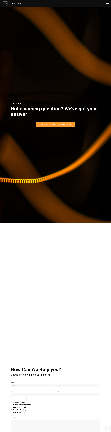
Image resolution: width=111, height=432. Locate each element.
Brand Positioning (19, 410)
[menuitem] (107, 3)
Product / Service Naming (22, 404)
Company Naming (19, 402)
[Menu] (107, 3)
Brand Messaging (19, 412)
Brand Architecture (20, 407)
